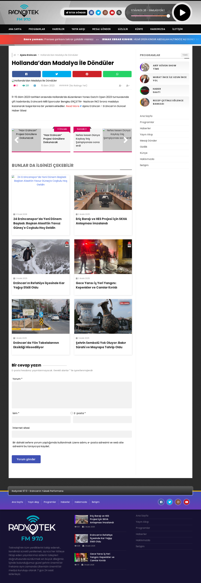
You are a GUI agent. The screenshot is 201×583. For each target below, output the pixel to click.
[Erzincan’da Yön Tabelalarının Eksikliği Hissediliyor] (41, 316)
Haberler (58, 29)
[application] (158, 7)
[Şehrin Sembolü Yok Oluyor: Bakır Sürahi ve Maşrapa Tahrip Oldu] (103, 316)
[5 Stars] (68, 85)
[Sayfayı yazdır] (35, 85)
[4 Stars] (66, 85)
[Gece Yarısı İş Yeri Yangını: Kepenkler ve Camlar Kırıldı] (103, 256)
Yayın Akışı (78, 29)
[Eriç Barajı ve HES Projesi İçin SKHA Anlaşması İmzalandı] (103, 192)
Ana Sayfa (15, 29)
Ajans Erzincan (28, 55)
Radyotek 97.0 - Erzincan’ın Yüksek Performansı (37, 491)
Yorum (17, 379)
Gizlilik (123, 29)
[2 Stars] (62, 85)
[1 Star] (60, 85)
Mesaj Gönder (101, 29)
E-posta (80, 413)
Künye (139, 29)
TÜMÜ (185, 55)
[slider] (149, 15)
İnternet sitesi (21, 428)
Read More (72, 106)
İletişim (177, 29)
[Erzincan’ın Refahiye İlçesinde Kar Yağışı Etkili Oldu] (41, 256)
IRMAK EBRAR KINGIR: (95, 39)
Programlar (37, 29)
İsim (16, 413)
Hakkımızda (157, 29)
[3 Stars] (64, 85)
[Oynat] (182, 8)
